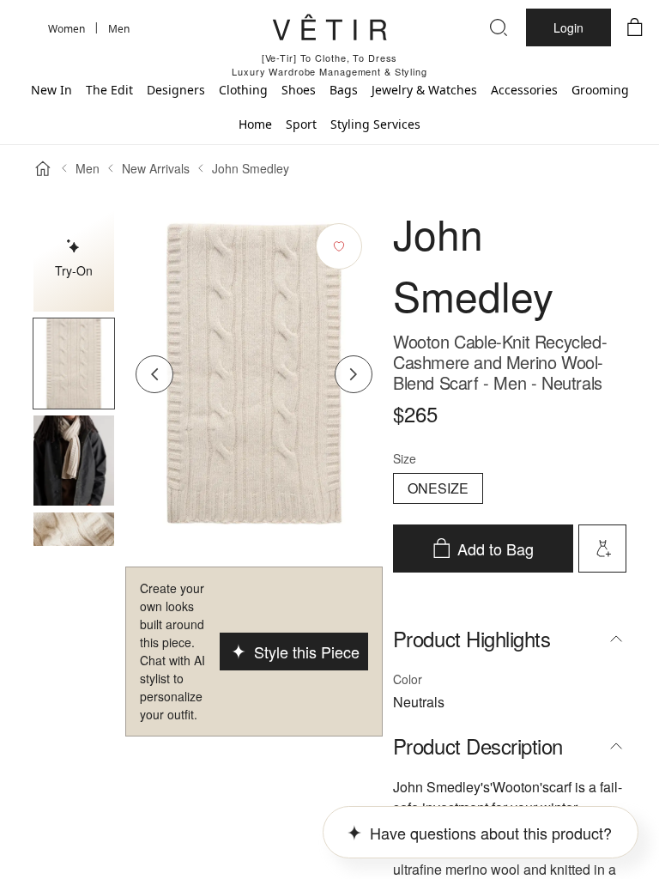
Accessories (524, 90)
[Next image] (353, 374)
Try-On (74, 270)
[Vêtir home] (329, 30)
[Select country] (24, 27)
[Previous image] (154, 374)
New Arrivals (156, 168)
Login (568, 27)
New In (51, 90)
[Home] (43, 168)
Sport (301, 124)
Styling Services (375, 124)
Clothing (243, 90)
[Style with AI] (602, 548)
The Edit (109, 90)
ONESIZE (438, 488)
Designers (176, 90)
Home (255, 124)
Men (88, 168)
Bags (344, 90)
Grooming (600, 90)
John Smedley (250, 168)
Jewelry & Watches (424, 90)
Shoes (298, 90)
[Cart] (635, 27)
